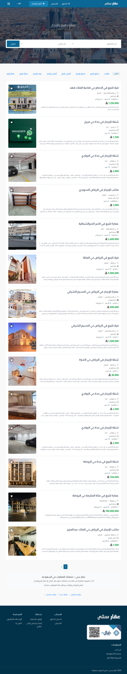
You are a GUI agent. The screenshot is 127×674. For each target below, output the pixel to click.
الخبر (102, 229)
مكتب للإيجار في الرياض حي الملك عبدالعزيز (93, 529)
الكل (116, 74)
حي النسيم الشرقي (110, 297)
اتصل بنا (19, 623)
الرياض (104, 195)
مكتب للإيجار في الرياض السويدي (99, 189)
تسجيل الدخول (56, 619)
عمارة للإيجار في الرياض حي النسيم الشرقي (93, 291)
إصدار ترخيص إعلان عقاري (34, 624)
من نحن (118, 650)
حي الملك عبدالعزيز (110, 535)
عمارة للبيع (112, 232)
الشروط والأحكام (114, 658)
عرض (13, 44)
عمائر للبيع (24, 74)
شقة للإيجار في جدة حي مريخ (101, 121)
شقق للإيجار (80, 74)
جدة (107, 127)
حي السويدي (112, 195)
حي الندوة (113, 365)
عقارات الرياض (76, 595)
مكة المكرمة (103, 501)
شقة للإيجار (112, 130)
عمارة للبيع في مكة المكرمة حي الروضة (95, 495)
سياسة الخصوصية (113, 654)
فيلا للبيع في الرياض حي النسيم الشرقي (95, 325)
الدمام (99, 93)
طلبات (106, 74)
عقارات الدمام (51, 595)
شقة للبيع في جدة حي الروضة (101, 461)
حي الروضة (113, 467)
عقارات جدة (64, 595)
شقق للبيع (94, 74)
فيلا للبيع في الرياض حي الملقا (101, 257)
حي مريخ (113, 127)
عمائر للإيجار (10, 74)
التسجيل (54, 4)
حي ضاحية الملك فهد (109, 93)
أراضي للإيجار (52, 74)
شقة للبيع (113, 470)
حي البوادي (113, 161)
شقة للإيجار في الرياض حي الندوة (99, 359)
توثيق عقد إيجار (36, 619)
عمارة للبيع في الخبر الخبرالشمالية (99, 223)
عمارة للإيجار (112, 300)
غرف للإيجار (37, 74)
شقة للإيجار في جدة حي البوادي (100, 155)
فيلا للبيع (113, 96)
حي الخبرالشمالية (111, 229)
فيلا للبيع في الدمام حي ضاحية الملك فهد (94, 87)
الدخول (64, 4)
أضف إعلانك (37, 4)
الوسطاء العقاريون (14, 619)
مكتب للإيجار (112, 198)
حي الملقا (113, 263)
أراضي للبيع (66, 74)
